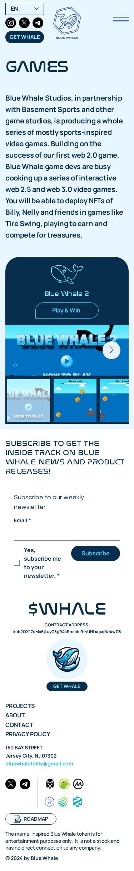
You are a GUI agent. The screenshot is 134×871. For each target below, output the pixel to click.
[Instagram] (10, 22)
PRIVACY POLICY (27, 734)
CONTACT (19, 725)
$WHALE (67, 609)
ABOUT (15, 715)
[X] (24, 22)
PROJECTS (20, 706)
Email (22, 520)
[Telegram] (38, 22)
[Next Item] (111, 350)
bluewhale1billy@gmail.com (39, 763)
